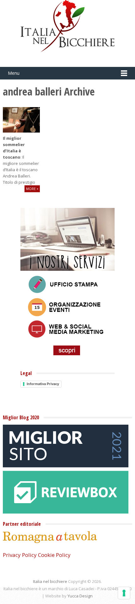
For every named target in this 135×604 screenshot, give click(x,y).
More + (32, 189)
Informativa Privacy (43, 384)
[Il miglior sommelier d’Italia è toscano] (21, 120)
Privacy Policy (20, 554)
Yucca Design (80, 596)
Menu (13, 73)
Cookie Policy (54, 554)
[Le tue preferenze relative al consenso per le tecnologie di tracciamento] (124, 593)
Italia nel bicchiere (50, 581)
